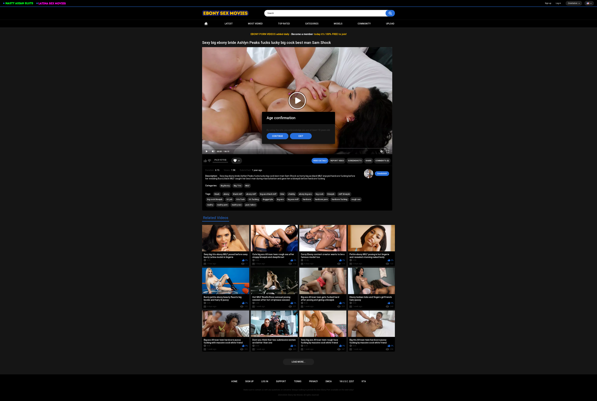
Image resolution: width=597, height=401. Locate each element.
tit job (229, 199)
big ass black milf (268, 194)
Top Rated (284, 23)
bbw (282, 194)
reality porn (222, 205)
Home (206, 24)
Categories (311, 23)
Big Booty (225, 186)
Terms (297, 381)
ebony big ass (305, 194)
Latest (229, 23)
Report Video (337, 161)
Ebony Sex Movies (295, 395)
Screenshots (355, 161)
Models (338, 23)
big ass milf (293, 199)
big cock (319, 194)
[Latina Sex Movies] (51, 3)
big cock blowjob (214, 199)
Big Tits (237, 186)
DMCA (329, 381)
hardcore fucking (339, 199)
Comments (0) (382, 161)
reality (210, 205)
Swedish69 (382, 174)
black (217, 194)
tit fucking (254, 199)
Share (369, 161)
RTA (364, 381)
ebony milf (251, 194)
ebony (226, 194)
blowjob (330, 194)
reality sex (236, 205)
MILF (247, 186)
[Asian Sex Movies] (18, 3)
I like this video (205, 160)
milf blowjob (344, 194)
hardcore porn (321, 199)
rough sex (356, 199)
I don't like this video (209, 160)
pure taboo (250, 205)
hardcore (307, 199)
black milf (237, 194)
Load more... (298, 362)
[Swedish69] (368, 173)
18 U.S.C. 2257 (346, 381)
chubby (291, 194)
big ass (280, 199)
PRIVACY (313, 381)
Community (364, 23)
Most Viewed (255, 23)
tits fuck (240, 199)
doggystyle (268, 199)
